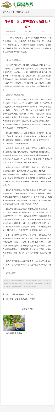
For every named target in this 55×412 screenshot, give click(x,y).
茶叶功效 (20, 12)
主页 (12, 12)
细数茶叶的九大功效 (14, 333)
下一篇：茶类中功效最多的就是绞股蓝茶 (19, 299)
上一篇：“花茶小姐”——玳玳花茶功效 (18, 294)
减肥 (27, 12)
